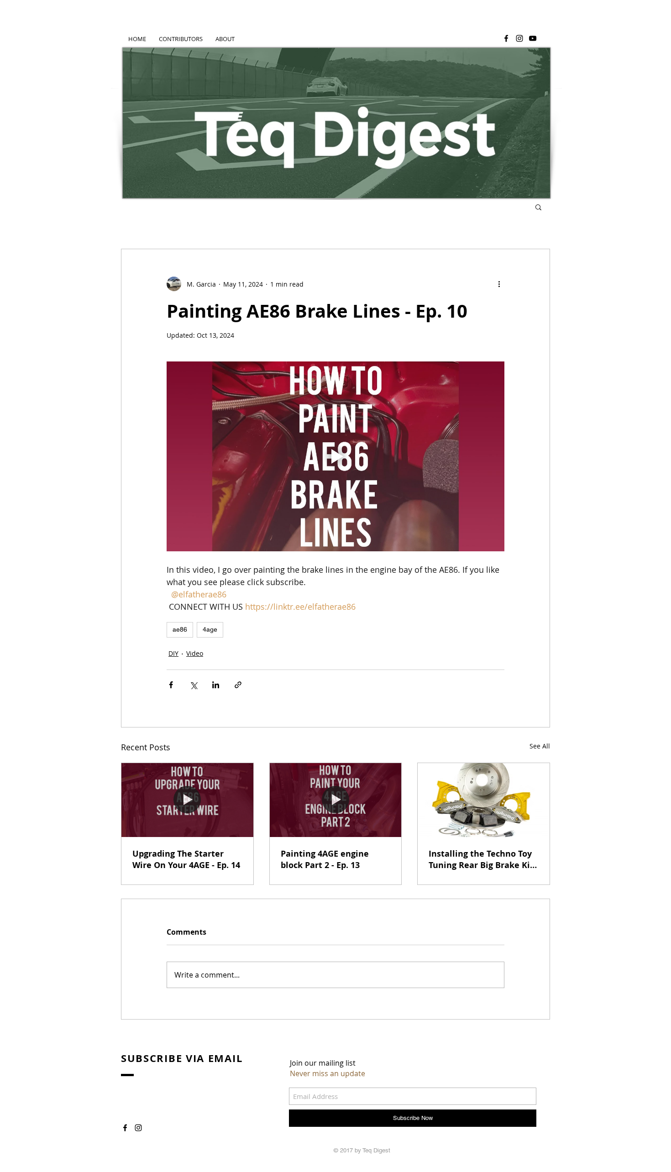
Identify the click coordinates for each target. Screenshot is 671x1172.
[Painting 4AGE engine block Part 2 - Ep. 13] (336, 800)
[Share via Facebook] (171, 684)
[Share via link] (238, 684)
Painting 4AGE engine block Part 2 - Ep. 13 (325, 859)
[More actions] (498, 283)
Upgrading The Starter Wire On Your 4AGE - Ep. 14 (186, 859)
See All (539, 746)
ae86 (180, 629)
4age (210, 629)
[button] (538, 206)
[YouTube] (532, 38)
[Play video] (335, 456)
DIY (173, 653)
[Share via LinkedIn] (215, 684)
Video (194, 653)
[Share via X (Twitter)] (193, 684)
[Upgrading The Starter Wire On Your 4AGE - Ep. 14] (187, 800)
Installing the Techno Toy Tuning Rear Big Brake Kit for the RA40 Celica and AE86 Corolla (481, 859)
